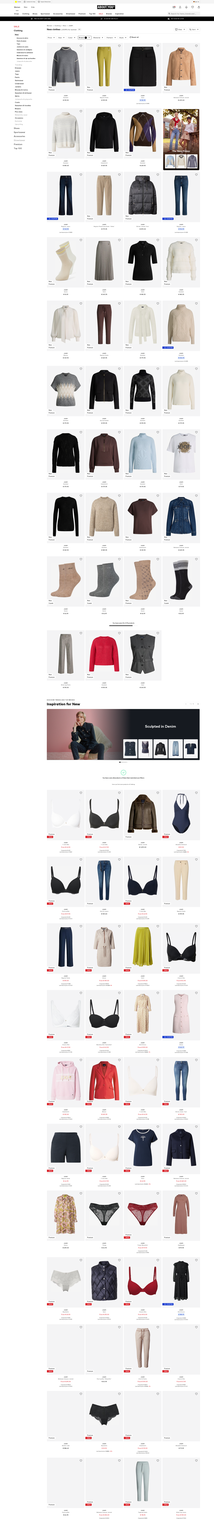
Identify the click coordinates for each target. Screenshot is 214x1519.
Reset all (135, 37)
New (64, 25)
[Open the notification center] (186, 7)
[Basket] (199, 7)
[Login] (180, 7)
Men (25, 7)
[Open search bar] (168, 14)
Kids (33, 7)
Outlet (19, 1)
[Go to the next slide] (198, 704)
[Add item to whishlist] (81, 46)
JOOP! (70, 25)
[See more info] (66, 103)
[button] (180, 29)
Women (17, 7)
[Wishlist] (192, 7)
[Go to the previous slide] (186, 704)
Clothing (58, 25)
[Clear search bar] (198, 14)
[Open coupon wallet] (174, 7)
